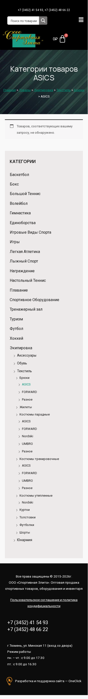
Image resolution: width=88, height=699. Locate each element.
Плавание (19, 290)
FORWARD (29, 392)
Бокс (14, 184)
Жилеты (26, 407)
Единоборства (23, 222)
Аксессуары (26, 355)
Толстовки (28, 517)
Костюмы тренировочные (39, 459)
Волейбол (19, 203)
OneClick (74, 681)
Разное (27, 399)
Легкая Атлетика (25, 251)
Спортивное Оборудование (34, 299)
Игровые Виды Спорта (30, 232)
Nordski (27, 436)
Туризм (16, 319)
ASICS (26, 384)
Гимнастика (20, 213)
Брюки (24, 378)
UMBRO (27, 444)
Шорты (25, 532)
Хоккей (16, 338)
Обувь (22, 363)
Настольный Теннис (28, 280)
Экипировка (21, 348)
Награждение (22, 271)
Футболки (27, 525)
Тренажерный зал (26, 309)
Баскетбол (19, 174)
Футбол (16, 328)
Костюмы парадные (35, 414)
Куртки (25, 510)
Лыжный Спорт (24, 261)
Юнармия (24, 540)
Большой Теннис (25, 193)
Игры (15, 242)
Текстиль (24, 371)
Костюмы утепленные (36, 495)
